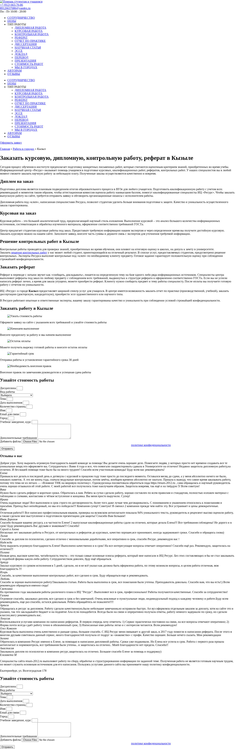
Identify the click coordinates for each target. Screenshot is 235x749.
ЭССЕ (19, 50)
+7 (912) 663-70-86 (11, 4)
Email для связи (10, 414)
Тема (3, 398)
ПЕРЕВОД (21, 57)
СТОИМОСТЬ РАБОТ (29, 64)
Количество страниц (13, 406)
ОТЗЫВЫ (13, 74)
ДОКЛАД (21, 54)
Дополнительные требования (18, 437)
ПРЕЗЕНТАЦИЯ (25, 60)
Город (4, 418)
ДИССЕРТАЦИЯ (26, 44)
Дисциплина (8, 388)
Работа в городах (23, 148)
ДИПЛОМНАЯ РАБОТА (30, 27)
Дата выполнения (11, 402)
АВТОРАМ (14, 70)
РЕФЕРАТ (21, 37)
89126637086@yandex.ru (15, 8)
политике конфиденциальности (151, 445)
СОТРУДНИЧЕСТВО (21, 17)
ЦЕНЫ (11, 21)
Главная (5, 148)
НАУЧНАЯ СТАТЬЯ (28, 47)
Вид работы (7, 391)
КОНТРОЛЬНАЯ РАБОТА (32, 34)
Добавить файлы (11, 441)
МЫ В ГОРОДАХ (26, 67)
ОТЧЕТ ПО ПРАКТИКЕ (30, 40)
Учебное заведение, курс (16, 421)
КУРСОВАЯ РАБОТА (29, 31)
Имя (3, 410)
